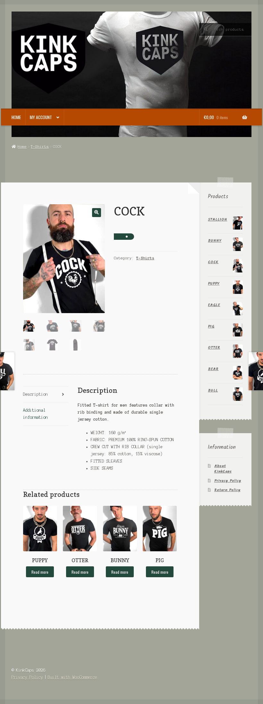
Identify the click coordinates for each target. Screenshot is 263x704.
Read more (39, 572)
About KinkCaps (223, 468)
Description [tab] (35, 394)
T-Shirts (40, 147)
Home (16, 117)
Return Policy (227, 490)
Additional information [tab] (35, 413)
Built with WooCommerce (72, 677)
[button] (96, 212)
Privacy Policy (227, 481)
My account (41, 117)
